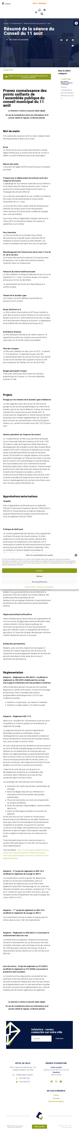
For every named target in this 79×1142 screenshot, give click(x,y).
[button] (76, 555)
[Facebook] (51, 1082)
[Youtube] (61, 1082)
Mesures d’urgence (56, 1101)
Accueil (6, 23)
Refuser (39, 576)
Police (56, 1095)
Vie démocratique (16, 23)
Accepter (39, 571)
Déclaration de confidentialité (45, 587)
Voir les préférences (39, 582)
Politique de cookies (30, 587)
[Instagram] (56, 1082)
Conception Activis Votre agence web (65, 1126)
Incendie (56, 1098)
